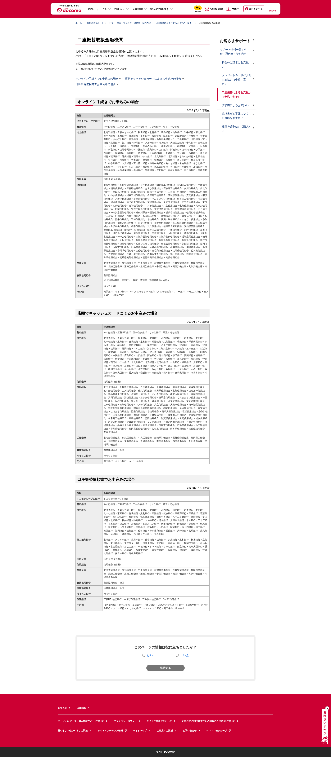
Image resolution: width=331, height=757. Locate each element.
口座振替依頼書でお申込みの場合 (95, 84)
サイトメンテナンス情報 (110, 730)
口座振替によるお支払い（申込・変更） (175, 23)
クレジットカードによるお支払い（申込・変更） (236, 80)
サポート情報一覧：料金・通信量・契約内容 (130, 23)
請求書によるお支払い (235, 105)
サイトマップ (140, 730)
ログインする (256, 8)
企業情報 (137, 9)
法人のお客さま (159, 9)
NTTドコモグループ (216, 730)
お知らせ (119, 9)
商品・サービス (97, 9)
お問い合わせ (190, 730)
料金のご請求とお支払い (235, 64)
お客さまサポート (95, 23)
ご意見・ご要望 (165, 730)
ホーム (78, 23)
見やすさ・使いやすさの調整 (73, 730)
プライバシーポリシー (125, 721)
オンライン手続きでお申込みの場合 (96, 79)
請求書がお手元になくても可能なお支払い (236, 116)
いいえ (185, 655)
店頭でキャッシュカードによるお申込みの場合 (153, 79)
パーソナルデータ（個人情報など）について (81, 721)
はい (150, 655)
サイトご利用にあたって (159, 721)
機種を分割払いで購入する (236, 128)
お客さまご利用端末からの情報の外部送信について (208, 721)
